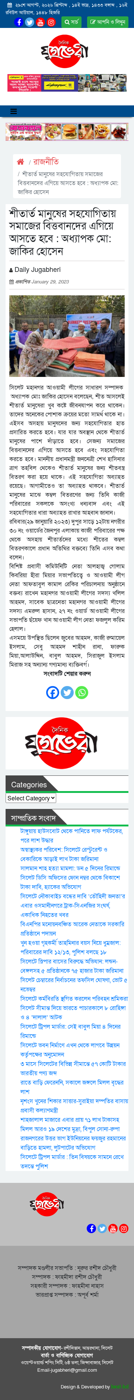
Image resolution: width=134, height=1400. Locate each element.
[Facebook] (52, 689)
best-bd (120, 1387)
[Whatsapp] (81, 689)
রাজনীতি (46, 162)
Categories (29, 785)
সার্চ (74, 22)
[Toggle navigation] (14, 111)
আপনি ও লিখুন (110, 22)
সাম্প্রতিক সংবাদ (33, 818)
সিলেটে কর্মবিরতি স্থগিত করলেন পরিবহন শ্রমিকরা (74, 999)
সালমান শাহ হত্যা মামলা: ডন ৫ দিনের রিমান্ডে (70, 868)
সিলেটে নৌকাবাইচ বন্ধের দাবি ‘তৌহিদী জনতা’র (72, 896)
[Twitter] (67, 689)
